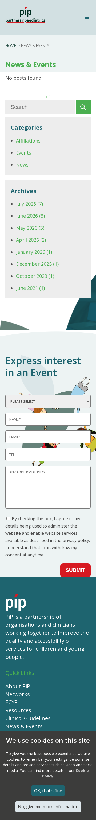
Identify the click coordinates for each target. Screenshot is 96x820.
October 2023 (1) (35, 276)
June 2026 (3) (30, 216)
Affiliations (28, 140)
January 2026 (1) (34, 252)
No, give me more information (48, 807)
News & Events (24, 726)
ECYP (11, 702)
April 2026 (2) (31, 240)
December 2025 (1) (37, 264)
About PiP (17, 686)
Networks (17, 694)
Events (23, 152)
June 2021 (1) (30, 288)
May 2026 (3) (30, 228)
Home (10, 45)
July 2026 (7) (29, 204)
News (22, 164)
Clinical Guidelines (28, 718)
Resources (18, 710)
